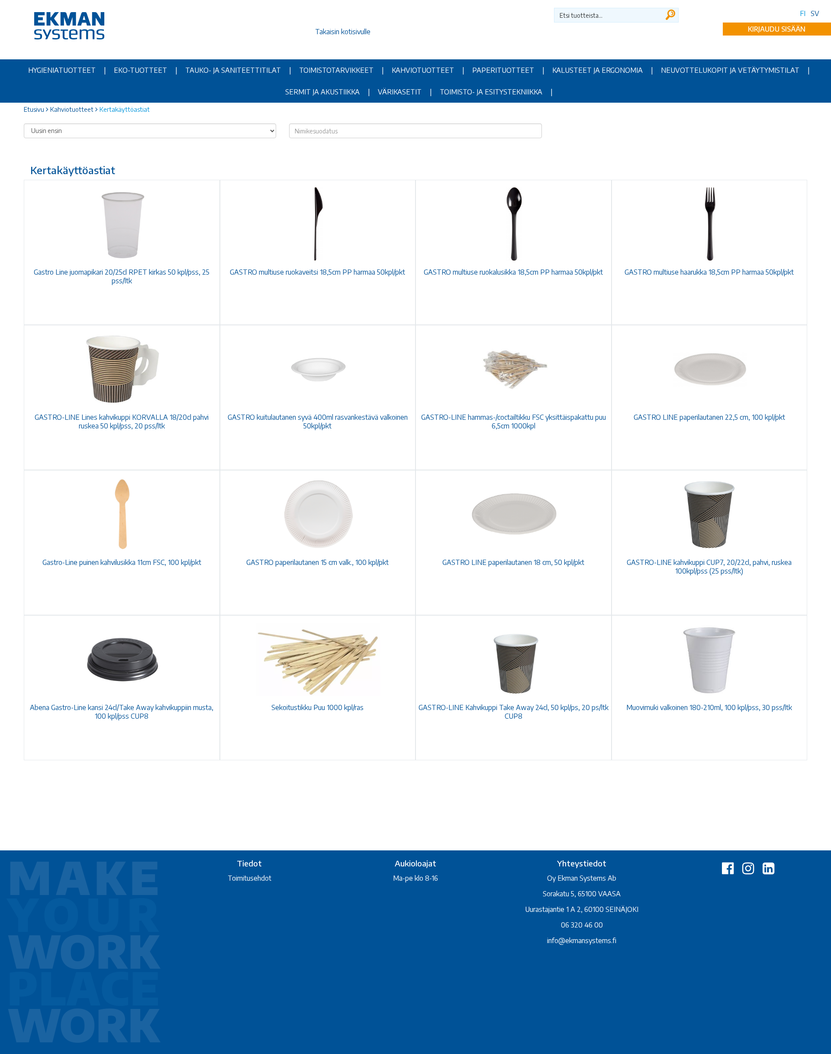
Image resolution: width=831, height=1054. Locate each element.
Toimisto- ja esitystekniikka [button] (491, 92)
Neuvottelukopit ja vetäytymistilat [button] (730, 70)
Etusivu (34, 109)
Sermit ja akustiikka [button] (322, 92)
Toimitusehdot (249, 878)
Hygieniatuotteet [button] (62, 70)
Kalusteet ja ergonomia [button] (597, 70)
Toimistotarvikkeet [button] (336, 70)
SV (815, 13)
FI (802, 13)
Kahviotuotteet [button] (423, 70)
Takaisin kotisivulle (342, 31)
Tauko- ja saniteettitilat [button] (233, 70)
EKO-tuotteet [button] (140, 70)
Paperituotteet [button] (503, 70)
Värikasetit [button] (400, 92)
